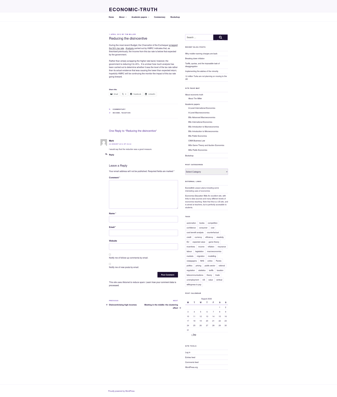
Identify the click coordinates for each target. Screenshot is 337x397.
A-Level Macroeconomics (198, 112)
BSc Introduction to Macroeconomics (203, 126)
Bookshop (175, 17)
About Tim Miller (195, 98)
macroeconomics (214, 251)
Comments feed (192, 362)
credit (189, 237)
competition (212, 223)
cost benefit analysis (195, 232)
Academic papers (139, 17)
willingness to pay (194, 284)
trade (217, 275)
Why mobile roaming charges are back (201, 53)
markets (190, 256)
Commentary (159, 17)
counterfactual (213, 232)
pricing (198, 265)
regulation (191, 270)
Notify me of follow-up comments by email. (128, 257)
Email (112, 227)
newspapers (192, 260)
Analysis (130, 48)
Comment (114, 177)
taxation (126, 113)
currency (198, 237)
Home (111, 17)
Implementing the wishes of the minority (201, 71)
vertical (219, 279)
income (116, 113)
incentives (191, 246)
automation (191, 223)
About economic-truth (194, 94)
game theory (214, 242)
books (201, 223)
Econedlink (189, 187)
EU (188, 242)
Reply (111, 154)
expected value (199, 242)
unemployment (193, 279)
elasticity (220, 237)
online (209, 260)
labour (189, 251)
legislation (199, 251)
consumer (203, 227)
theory (209, 275)
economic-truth (133, 9)
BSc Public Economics (197, 136)
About (122, 17)
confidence (191, 227)
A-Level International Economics (201, 108)
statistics (201, 270)
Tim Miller (130, 34)
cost (212, 227)
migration (201, 256)
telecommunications (195, 275)
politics (189, 265)
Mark (111, 140)
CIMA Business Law (196, 140)
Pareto (218, 260)
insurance (222, 246)
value (210, 279)
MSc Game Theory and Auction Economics (206, 145)
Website (113, 240)
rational (222, 265)
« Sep (193, 334)
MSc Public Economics (197, 150)
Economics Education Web (196, 195)
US (203, 279)
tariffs (211, 270)
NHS (202, 260)
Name (112, 213)
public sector (210, 265)
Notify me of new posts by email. (124, 267)
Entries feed (190, 357)
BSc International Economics (200, 122)
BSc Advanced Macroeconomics (201, 117)
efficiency (209, 237)
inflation (211, 246)
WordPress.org (191, 367)
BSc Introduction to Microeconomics (203, 131)
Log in (187, 352)
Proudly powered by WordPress (121, 391)
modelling (212, 256)
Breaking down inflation (195, 58)
